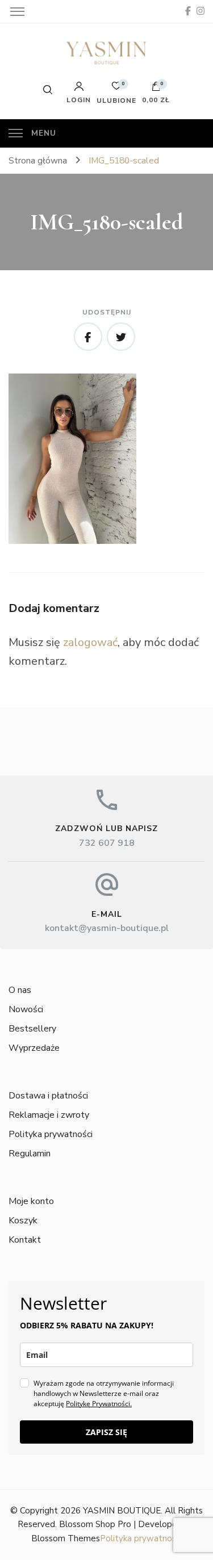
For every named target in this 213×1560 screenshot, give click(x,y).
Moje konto (31, 1201)
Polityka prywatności (51, 1134)
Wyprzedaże (34, 1048)
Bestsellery (32, 1028)
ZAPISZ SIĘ (106, 1432)
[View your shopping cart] (156, 89)
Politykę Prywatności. (99, 1403)
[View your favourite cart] (116, 89)
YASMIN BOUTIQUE (122, 1510)
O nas (20, 990)
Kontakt (25, 1240)
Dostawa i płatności (48, 1095)
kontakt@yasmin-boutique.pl (107, 928)
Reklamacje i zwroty (49, 1115)
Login (78, 99)
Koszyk (23, 1220)
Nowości (26, 1009)
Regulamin (30, 1153)
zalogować (90, 642)
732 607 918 (107, 843)
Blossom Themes (65, 1538)
